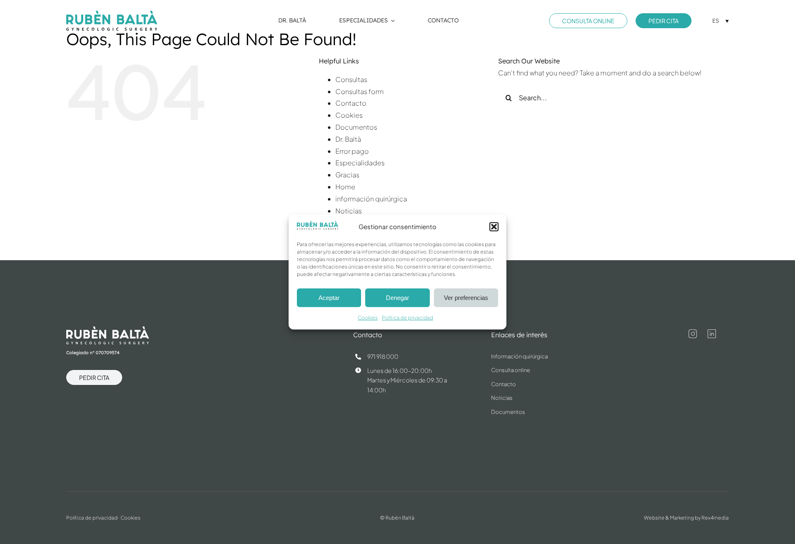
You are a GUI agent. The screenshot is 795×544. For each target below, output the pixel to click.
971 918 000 (382, 356)
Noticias (348, 210)
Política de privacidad (407, 318)
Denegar (397, 297)
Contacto (350, 103)
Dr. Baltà (348, 139)
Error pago (352, 151)
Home (345, 186)
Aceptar (329, 297)
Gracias (347, 174)
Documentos (356, 127)
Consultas (351, 79)
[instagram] (692, 334)
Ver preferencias (466, 297)
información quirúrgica (371, 198)
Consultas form (359, 91)
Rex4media (715, 518)
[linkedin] (711, 334)
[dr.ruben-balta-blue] (111, 14)
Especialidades (360, 162)
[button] (494, 226)
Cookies (368, 318)
